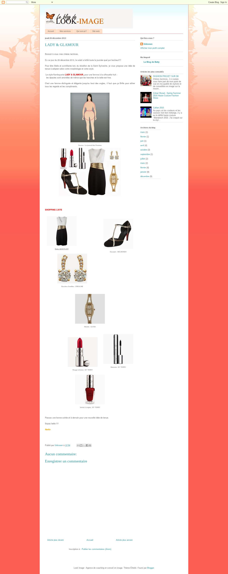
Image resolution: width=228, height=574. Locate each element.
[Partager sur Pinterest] (90, 445)
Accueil (51, 31)
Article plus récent (55, 540)
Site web (96, 31)
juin (141, 141)
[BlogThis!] (81, 445)
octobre (143, 150)
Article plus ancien (124, 540)
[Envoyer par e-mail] (78, 445)
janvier (143, 172)
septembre (145, 154)
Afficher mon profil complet (152, 48)
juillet (142, 159)
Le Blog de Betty (151, 62)
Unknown (147, 44)
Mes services (65, 31)
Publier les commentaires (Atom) (96, 549)
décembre (144, 176)
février (143, 136)
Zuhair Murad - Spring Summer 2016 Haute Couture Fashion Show (167, 95)
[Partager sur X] (84, 445)
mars (142, 132)
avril (142, 145)
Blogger (150, 568)
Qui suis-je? (81, 31)
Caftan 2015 (158, 108)
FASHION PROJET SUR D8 (166, 76)
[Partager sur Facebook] (87, 445)
